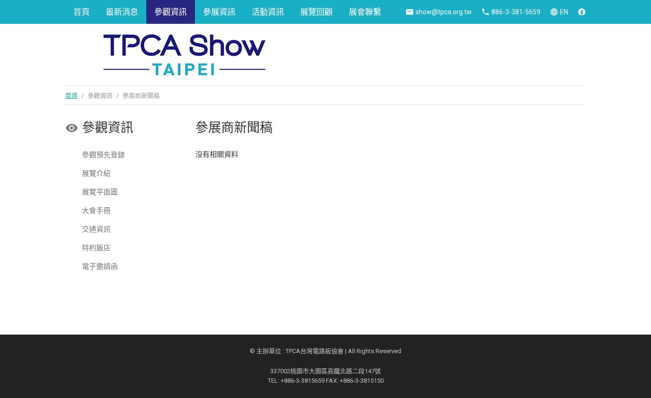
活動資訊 (268, 12)
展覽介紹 (96, 173)
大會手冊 (96, 210)
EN (564, 12)
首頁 (81, 12)
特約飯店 (96, 248)
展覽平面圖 (100, 192)
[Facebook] (581, 12)
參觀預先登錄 (103, 155)
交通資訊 (96, 229)
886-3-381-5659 (515, 12)
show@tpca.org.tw (444, 12)
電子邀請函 (100, 266)
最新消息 (122, 12)
